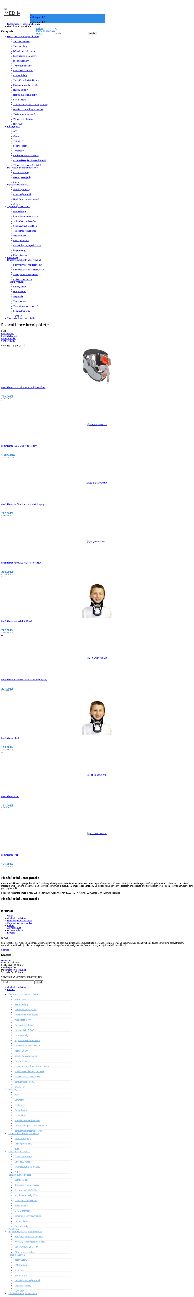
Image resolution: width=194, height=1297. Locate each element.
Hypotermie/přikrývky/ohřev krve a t (24, 260)
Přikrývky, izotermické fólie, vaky (28, 269)
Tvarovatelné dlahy (22, 66)
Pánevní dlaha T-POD (23, 70)
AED (15, 131)
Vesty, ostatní (19, 301)
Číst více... (5, 950)
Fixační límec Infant (10, 738)
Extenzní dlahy (20, 75)
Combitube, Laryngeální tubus (27, 245)
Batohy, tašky (19, 286)
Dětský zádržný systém (24, 51)
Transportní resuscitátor (24, 231)
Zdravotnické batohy (23, 119)
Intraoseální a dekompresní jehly (22, 167)
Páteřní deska (19, 99)
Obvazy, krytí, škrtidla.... (18, 184)
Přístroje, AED (13, 126)
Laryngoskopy (20, 250)
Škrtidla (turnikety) (21, 189)
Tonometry (18, 150)
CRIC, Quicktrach (21, 240)
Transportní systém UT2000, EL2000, (30, 104)
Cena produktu (8, 341)
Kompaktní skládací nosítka (25, 85)
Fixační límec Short (10, 796)
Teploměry (18, 141)
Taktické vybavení (15, 282)
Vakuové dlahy (20, 46)
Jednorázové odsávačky (24, 221)
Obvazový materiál (22, 194)
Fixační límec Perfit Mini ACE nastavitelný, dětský (24, 679)
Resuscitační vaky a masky (25, 216)
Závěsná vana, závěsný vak (26, 114)
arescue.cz (6, 960)
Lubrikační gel (19, 211)
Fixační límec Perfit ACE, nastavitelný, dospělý (22, 504)
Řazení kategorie (9, 336)
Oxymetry (18, 136)
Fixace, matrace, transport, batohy (23, 36)
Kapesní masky (20, 255)
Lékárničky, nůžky (21, 311)
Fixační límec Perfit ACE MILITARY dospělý (21, 563)
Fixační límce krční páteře (25, 56)
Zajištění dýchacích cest (18, 206)
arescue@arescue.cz (16, 970)
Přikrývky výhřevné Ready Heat (27, 265)
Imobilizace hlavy (21, 61)
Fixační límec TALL (9, 855)
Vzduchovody (19, 235)
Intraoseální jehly (21, 172)
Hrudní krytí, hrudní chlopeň (26, 199)
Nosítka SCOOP (20, 90)
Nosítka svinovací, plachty (25, 95)
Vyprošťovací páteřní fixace (26, 80)
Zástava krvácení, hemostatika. (21, 318)
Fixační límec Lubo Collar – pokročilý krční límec (23, 387)
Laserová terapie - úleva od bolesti (29, 160)
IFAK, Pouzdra (19, 291)
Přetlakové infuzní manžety (26, 155)
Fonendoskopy (20, 146)
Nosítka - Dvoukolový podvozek (28, 109)
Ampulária (18, 296)
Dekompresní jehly (22, 177)
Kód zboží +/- (7, 333)
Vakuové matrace (21, 41)
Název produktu (8, 338)
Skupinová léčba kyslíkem (25, 226)
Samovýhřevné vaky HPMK (25, 274)
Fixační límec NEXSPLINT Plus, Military (19, 446)
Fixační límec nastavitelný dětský (16, 621)
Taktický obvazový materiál (26, 306)
